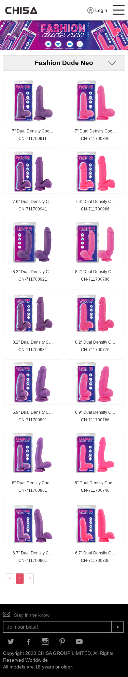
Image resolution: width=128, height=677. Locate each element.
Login (101, 10)
